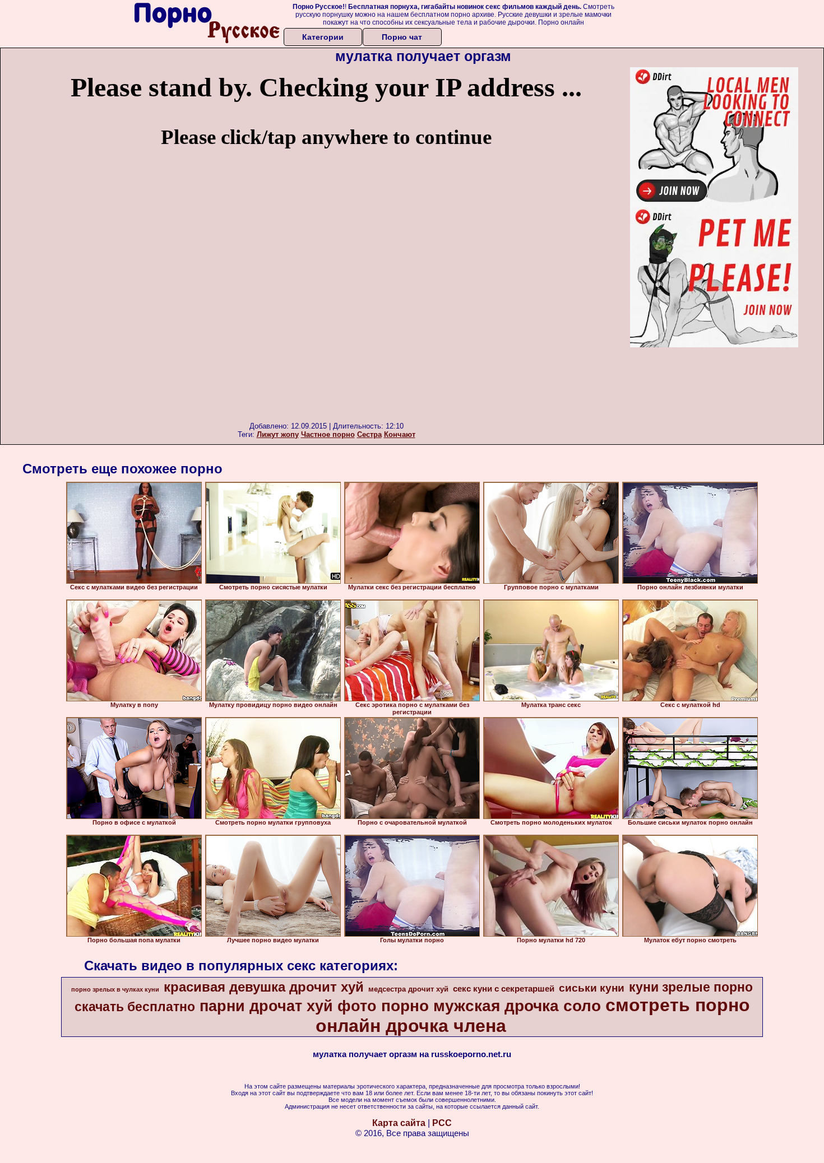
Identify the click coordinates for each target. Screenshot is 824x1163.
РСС (442, 1123)
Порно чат (402, 36)
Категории (323, 36)
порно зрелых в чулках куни (115, 989)
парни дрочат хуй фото (288, 1006)
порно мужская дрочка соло (491, 1006)
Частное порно (328, 434)
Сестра (369, 434)
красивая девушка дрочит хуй (264, 986)
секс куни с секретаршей (503, 988)
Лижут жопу (278, 434)
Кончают (399, 434)
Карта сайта (398, 1123)
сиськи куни (591, 988)
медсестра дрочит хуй (408, 989)
